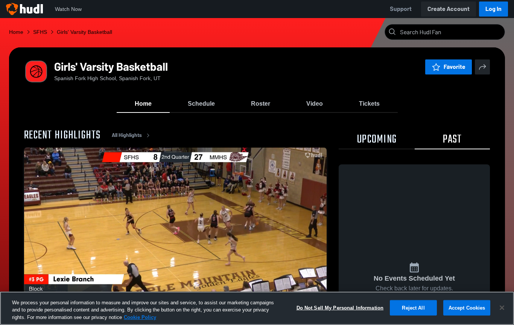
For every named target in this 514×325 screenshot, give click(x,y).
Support (401, 9)
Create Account (448, 9)
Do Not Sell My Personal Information (340, 307)
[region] (257, 308)
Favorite (454, 67)
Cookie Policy (140, 317)
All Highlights (127, 135)
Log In (493, 9)
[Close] (502, 307)
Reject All (413, 307)
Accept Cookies (467, 307)
